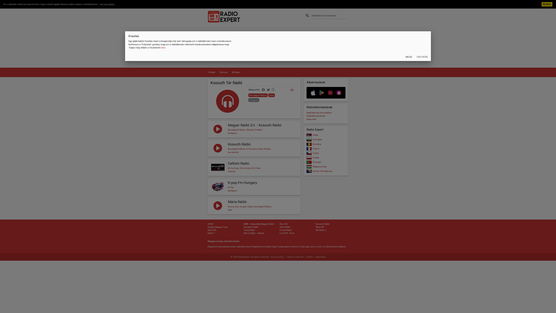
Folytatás (422, 57)
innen (162, 47)
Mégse (409, 57)
